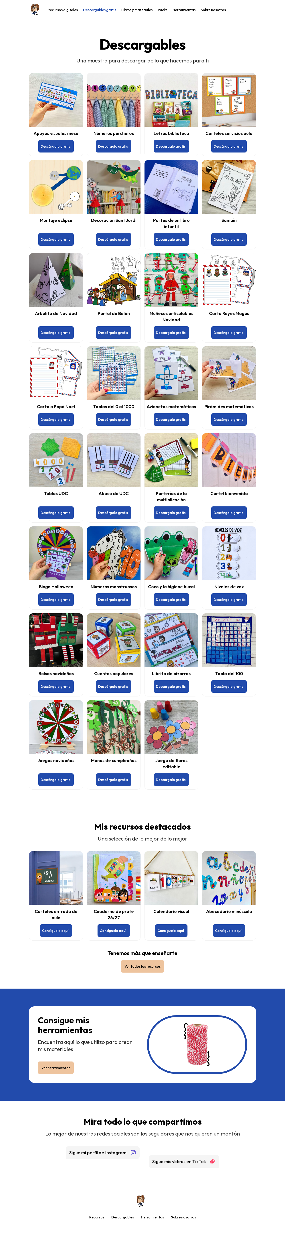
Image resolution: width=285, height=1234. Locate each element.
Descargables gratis (99, 10)
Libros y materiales (137, 10)
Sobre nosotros (213, 10)
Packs (162, 10)
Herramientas (184, 10)
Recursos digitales (63, 10)
